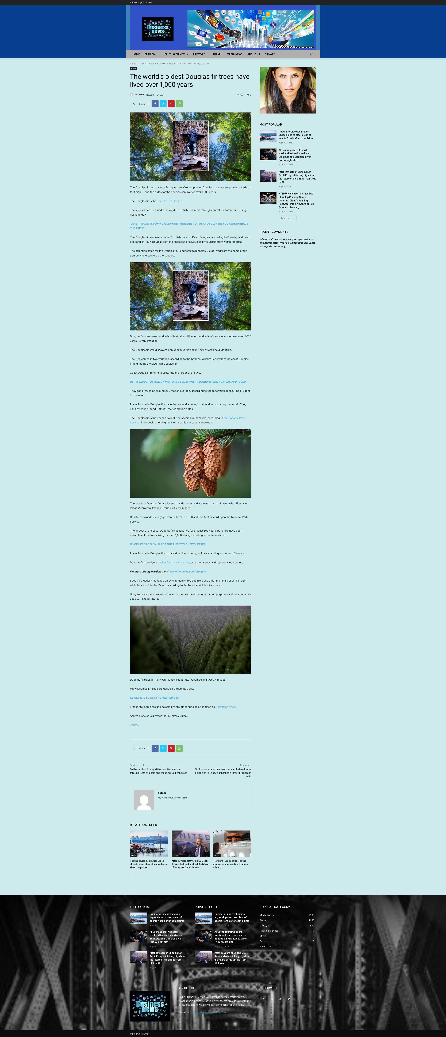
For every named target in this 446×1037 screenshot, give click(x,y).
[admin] (132, 94)
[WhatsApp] (179, 103)
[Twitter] (163, 103)
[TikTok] (280, 999)
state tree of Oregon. (170, 201)
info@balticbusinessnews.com (209, 1012)
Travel (141, 63)
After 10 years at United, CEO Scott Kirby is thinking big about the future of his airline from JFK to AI (190, 864)
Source (134, 725)
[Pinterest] (171, 103)
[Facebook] (155, 103)
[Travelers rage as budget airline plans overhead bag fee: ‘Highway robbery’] (232, 844)
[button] (312, 54)
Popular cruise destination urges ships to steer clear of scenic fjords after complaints (148, 864)
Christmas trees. (226, 706)
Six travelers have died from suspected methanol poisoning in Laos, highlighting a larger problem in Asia (223, 773)
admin (140, 94)
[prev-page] (132, 876)
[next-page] (138, 876)
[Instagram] (271, 999)
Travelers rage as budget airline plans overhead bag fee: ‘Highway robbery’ (230, 864)
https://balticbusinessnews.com (172, 798)
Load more (286, 218)
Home (133, 63)
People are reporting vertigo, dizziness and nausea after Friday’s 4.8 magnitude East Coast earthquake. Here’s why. (287, 242)
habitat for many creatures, (174, 562)
